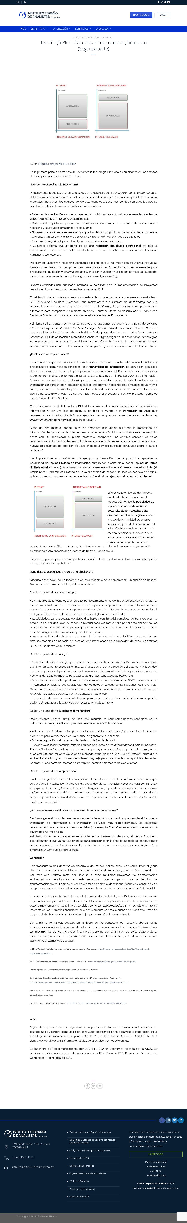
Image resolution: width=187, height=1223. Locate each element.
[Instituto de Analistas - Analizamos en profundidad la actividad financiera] (40, 15)
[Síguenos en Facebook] (158, 2)
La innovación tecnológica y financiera (93, 37)
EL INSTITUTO (38, 29)
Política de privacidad (155, 1162)
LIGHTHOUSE (81, 29)
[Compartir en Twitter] (94, 1086)
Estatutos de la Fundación (81, 1166)
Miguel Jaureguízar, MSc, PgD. (57, 163)
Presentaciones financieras (82, 1189)
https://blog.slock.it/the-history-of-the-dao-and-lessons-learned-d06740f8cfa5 (97, 1003)
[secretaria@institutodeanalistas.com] (18, 2)
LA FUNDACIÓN (60, 29)
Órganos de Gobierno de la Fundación (87, 1173)
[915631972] (25, 2)
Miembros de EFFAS (79, 1158)
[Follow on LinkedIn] (168, 2)
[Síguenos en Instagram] (162, 2)
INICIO (23, 29)
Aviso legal (155, 1171)
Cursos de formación (79, 1196)
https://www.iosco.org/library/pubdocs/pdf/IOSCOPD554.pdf (111, 962)
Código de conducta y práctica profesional (89, 1150)
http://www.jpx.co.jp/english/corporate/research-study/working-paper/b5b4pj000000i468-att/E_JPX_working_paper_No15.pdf (79, 982)
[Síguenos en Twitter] (165, 2)
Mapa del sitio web (155, 1175)
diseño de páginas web (167, 1188)
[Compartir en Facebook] (87, 1086)
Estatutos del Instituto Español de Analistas (90, 1132)
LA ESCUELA (102, 29)
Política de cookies (156, 1166)
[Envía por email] (100, 1086)
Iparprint (151, 1188)
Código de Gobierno (79, 1181)
